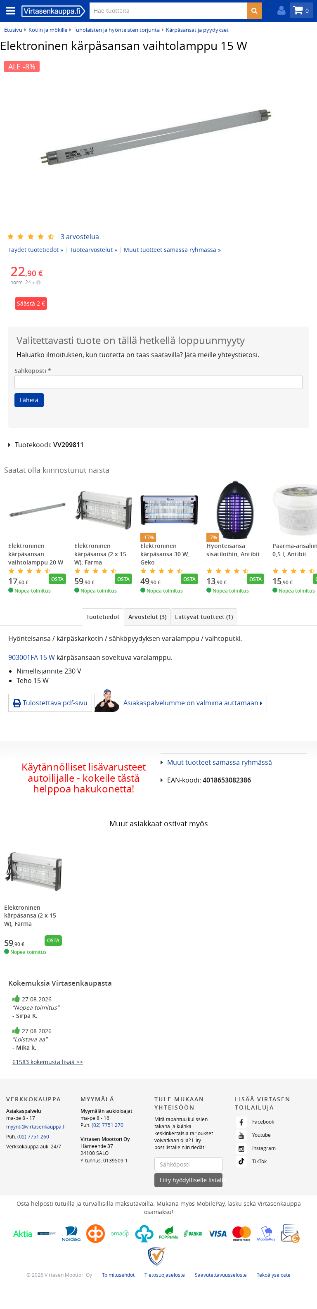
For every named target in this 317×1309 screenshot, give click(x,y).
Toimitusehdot (118, 1274)
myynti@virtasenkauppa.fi (36, 1126)
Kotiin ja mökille (47, 29)
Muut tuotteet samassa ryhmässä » (172, 250)
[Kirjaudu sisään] (279, 10)
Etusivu (13, 29)
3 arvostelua (80, 236)
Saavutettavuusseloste (221, 1274)
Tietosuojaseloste (164, 1274)
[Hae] (254, 10)
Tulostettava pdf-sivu (54, 702)
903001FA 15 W (32, 657)
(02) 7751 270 (107, 1125)
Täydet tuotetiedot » (35, 250)
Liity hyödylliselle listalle (191, 1180)
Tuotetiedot (103, 617)
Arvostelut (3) (147, 617)
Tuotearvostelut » (93, 250)
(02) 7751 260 (33, 1136)
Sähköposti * (32, 371)
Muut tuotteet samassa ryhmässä (219, 762)
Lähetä (29, 400)
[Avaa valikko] (8, 10)
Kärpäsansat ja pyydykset (197, 29)
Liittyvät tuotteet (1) (204, 617)
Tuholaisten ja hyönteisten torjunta (116, 29)
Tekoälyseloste (274, 1274)
